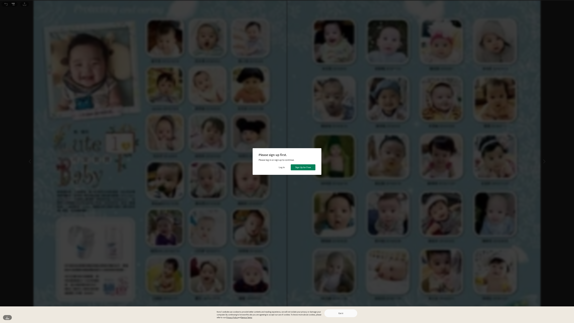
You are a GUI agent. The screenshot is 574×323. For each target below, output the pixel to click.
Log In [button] (282, 167)
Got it (340, 313)
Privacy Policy (232, 317)
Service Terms (246, 317)
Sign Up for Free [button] (303, 167)
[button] (6, 4)
